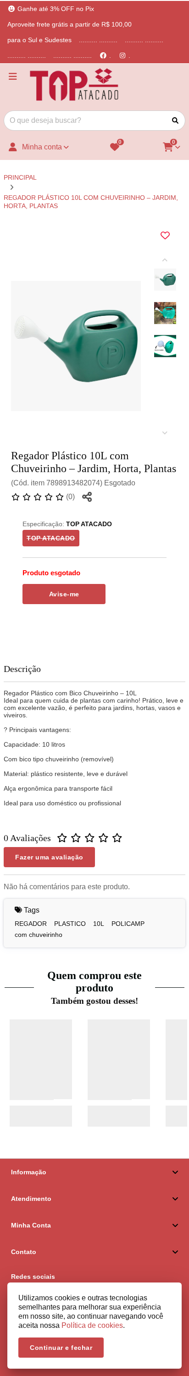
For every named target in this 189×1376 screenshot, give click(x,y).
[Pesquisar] (175, 120)
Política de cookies (92, 1325)
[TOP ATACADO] (74, 85)
